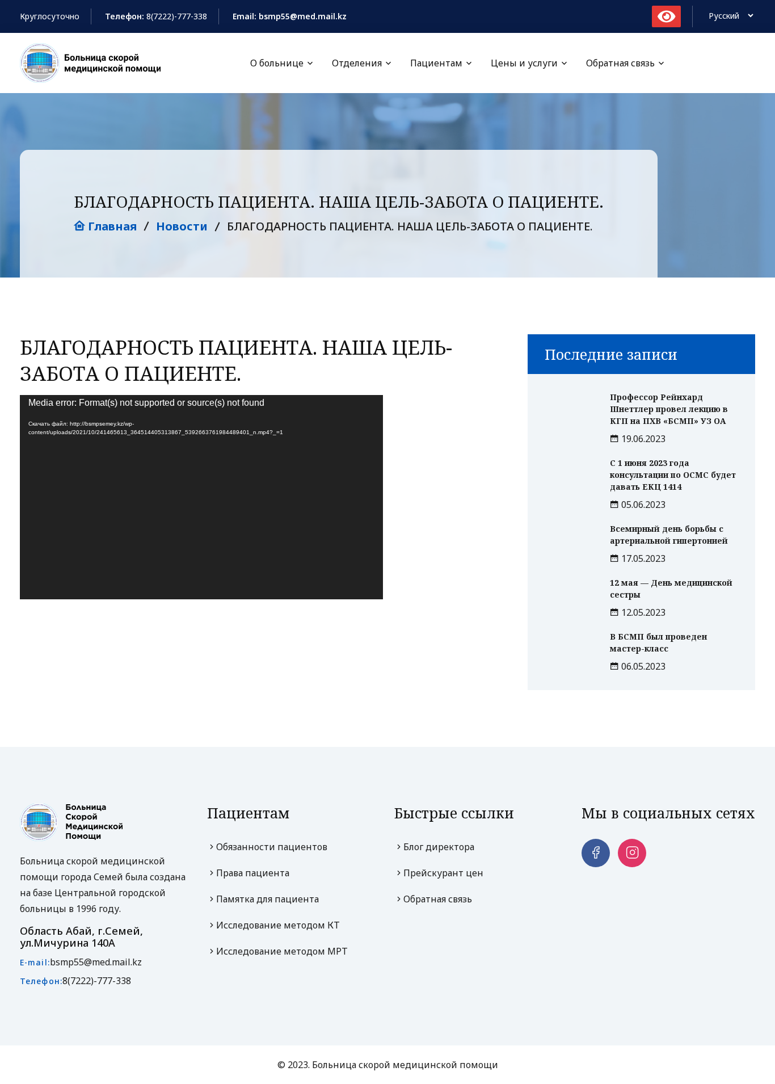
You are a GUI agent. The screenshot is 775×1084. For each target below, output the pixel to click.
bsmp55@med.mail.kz (96, 962)
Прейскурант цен (443, 873)
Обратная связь (620, 63)
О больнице (277, 63)
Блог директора (438, 847)
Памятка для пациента (267, 899)
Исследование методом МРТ (282, 951)
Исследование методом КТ (278, 925)
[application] (201, 497)
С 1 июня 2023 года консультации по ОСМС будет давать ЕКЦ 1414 (673, 474)
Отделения (357, 63)
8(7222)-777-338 (176, 16)
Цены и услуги (524, 63)
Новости (182, 226)
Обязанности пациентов (271, 847)
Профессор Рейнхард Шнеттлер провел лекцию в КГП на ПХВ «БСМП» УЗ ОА (669, 409)
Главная (111, 226)
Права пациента (252, 873)
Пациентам (436, 63)
